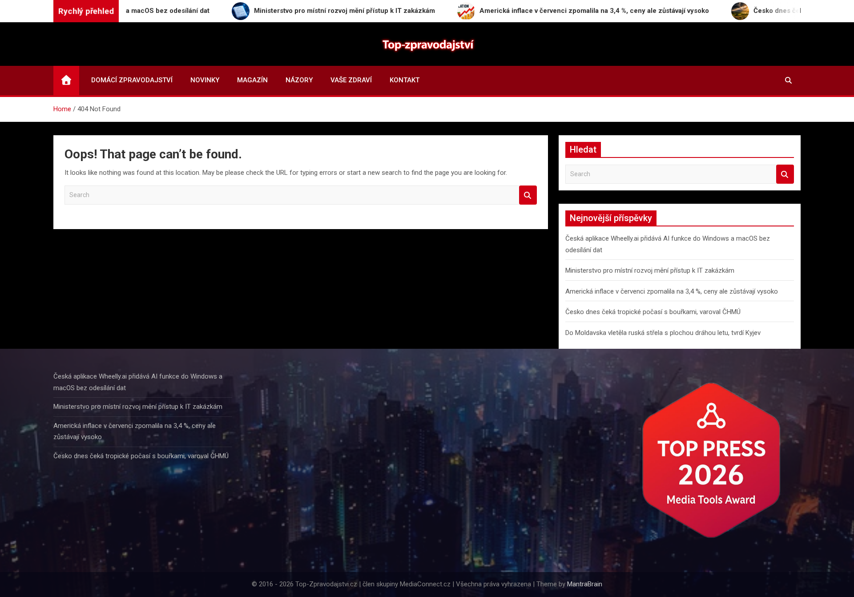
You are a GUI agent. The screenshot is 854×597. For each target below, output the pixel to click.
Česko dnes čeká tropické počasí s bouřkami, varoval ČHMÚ (653, 312)
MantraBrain (584, 584)
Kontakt (404, 80)
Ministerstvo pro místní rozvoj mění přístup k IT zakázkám (649, 270)
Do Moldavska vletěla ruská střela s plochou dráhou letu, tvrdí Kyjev (663, 333)
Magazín (252, 80)
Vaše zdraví (351, 80)
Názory (299, 80)
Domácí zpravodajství (132, 80)
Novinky (204, 80)
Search (528, 195)
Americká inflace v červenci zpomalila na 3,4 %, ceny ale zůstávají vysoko (671, 291)
